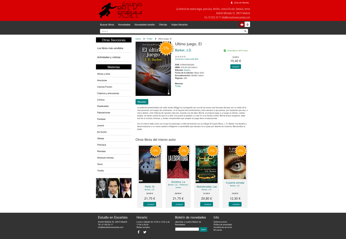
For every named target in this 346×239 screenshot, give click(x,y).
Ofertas (163, 24)
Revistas (101, 151)
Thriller (100, 170)
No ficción (102, 131)
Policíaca (101, 144)
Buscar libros (107, 24)
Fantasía (101, 119)
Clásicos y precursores (108, 93)
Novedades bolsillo (144, 24)
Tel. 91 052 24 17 (105, 224)
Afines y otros (103, 73)
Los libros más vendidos (110, 48)
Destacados (103, 106)
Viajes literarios (179, 24)
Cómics (100, 99)
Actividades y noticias (108, 57)
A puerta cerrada (235, 182)
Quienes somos (220, 221)
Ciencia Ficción (104, 86)
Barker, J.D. (150, 189)
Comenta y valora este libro (187, 59)
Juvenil (100, 125)
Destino (187, 70)
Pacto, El (149, 186)
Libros (138, 38)
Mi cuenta (218, 229)
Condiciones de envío (223, 227)
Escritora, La (178, 181)
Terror (100, 164)
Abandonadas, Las (207, 186)
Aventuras (102, 80)
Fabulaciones (103, 112)
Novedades (124, 24)
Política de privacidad (223, 224)
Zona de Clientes (241, 2)
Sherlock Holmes (105, 157)
